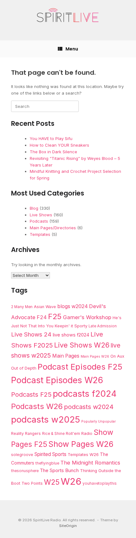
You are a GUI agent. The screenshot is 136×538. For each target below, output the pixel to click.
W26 (71, 481)
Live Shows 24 (31, 334)
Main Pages (65, 356)
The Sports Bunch (59, 470)
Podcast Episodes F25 (80, 366)
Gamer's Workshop (87, 317)
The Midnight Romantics (90, 462)
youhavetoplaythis (100, 483)
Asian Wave (45, 306)
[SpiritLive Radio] (68, 15)
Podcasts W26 (37, 406)
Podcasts (39, 221)
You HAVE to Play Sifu (51, 138)
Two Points (32, 483)
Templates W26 (83, 454)
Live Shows (41, 214)
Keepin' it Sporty (71, 325)
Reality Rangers (26, 433)
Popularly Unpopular (98, 421)
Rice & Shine (53, 433)
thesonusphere (25, 471)
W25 (51, 482)
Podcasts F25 (31, 394)
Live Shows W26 (81, 345)
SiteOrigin (68, 525)
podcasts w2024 (89, 407)
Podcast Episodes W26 (57, 380)
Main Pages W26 (95, 356)
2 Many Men (22, 307)
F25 (55, 316)
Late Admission (103, 326)
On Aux (117, 356)
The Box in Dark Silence (53, 151)
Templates (40, 234)
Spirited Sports (50, 454)
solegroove (22, 454)
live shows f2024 (71, 335)
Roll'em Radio (79, 433)
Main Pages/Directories (53, 227)
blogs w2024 (72, 306)
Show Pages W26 (81, 444)
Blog (34, 208)
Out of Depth (23, 368)
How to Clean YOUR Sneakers (59, 145)
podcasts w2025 (45, 419)
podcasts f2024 (85, 394)
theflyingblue (47, 463)
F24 (42, 317)
